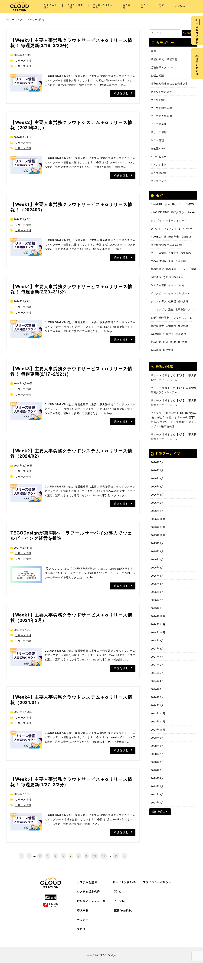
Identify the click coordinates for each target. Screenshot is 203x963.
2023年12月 (158, 713)
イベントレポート (179, 293)
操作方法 (183, 301)
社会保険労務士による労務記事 (169, 83)
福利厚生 (178, 277)
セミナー (144, 6)
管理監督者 (157, 325)
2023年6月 (157, 762)
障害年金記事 (159, 172)
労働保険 (171, 325)
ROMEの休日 (159, 236)
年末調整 (180, 334)
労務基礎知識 (159, 261)
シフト (191, 309)
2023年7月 (157, 754)
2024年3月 (157, 689)
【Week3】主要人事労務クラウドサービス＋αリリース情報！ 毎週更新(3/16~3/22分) (71, 43)
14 (116, 856)
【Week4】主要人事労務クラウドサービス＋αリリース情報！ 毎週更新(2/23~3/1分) (71, 289)
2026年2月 (157, 502)
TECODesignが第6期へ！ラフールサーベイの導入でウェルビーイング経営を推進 (71, 535)
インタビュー (159, 156)
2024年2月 (157, 697)
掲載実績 (186, 236)
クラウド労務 (159, 124)
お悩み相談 (157, 75)
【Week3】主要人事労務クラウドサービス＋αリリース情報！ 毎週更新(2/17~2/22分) (71, 371)
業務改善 (171, 269)
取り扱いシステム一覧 (102, 6)
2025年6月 (157, 567)
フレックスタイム (181, 317)
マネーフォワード (176, 220)
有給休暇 (156, 350)
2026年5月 (157, 478)
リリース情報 (23, 60)
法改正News (158, 148)
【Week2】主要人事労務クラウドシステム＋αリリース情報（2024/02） (71, 453)
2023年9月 (157, 737)
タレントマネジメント (164, 228)
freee (191, 212)
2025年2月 (157, 600)
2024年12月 (158, 616)
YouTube (180, 6)
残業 (184, 342)
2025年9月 (157, 543)
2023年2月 (157, 794)
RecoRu (177, 204)
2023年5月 (157, 770)
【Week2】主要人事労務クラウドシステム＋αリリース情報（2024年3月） (71, 125)
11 (103, 856)
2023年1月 (157, 802)
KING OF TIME (160, 212)
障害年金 (173, 236)
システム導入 (159, 301)
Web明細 (156, 334)
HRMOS (189, 204)
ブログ (161, 6)
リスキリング (159, 181)
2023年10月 (158, 729)
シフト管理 (157, 140)
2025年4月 (157, 583)
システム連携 (159, 285)
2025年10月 (158, 535)
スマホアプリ (159, 309)
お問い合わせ (197, 66)
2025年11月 (158, 527)
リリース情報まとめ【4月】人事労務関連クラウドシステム (174, 436)
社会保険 (183, 325)
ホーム (13, 19)
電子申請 (180, 309)
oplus (167, 204)
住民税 (172, 301)
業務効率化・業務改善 (164, 59)
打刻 (165, 342)
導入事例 (126, 6)
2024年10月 (158, 632)
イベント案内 (159, 164)
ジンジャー (185, 228)
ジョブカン (157, 220)
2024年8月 (157, 648)
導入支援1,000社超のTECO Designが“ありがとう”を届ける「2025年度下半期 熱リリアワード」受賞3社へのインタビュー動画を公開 (174, 419)
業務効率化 (157, 269)
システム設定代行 (75, 6)
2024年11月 (158, 624)
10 (94, 856)
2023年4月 (157, 778)
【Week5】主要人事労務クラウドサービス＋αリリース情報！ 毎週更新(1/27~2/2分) (71, 782)
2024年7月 (157, 656)
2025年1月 (157, 608)
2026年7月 (157, 462)
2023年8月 (157, 746)
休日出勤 (175, 342)
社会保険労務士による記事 (167, 244)
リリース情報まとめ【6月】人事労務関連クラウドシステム (174, 390)
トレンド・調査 (187, 269)
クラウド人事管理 (161, 116)
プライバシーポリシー (157, 882)
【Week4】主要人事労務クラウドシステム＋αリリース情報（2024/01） (71, 699)
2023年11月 (158, 721)
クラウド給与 (159, 100)
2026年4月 (157, 486)
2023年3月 (157, 786)
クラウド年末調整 (161, 91)
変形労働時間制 (160, 317)
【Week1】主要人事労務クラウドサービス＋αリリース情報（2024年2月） (71, 617)
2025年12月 (158, 519)
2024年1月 (157, 705)
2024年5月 (157, 673)
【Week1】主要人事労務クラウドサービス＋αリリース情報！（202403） (71, 207)
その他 (167, 277)
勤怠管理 (168, 350)
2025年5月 (157, 575)
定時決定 (156, 277)
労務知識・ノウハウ (163, 67)
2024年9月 (157, 640)
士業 (171, 261)
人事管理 (180, 261)
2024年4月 (157, 681)
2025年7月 (157, 559)
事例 (153, 51)
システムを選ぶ (50, 6)
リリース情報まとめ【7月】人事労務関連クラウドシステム (174, 377)
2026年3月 (157, 494)
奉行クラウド (179, 212)
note (122, 901)
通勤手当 (168, 334)
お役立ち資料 (197, 34)
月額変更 (173, 253)
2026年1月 (157, 511)
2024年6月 (157, 665)
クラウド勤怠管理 (161, 108)
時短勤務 (185, 253)
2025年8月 (157, 551)
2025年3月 (157, 592)
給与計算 (156, 342)
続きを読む (158, 811)
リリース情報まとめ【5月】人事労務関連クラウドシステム (174, 402)
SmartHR (156, 204)
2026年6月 (157, 470)
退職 (171, 309)
